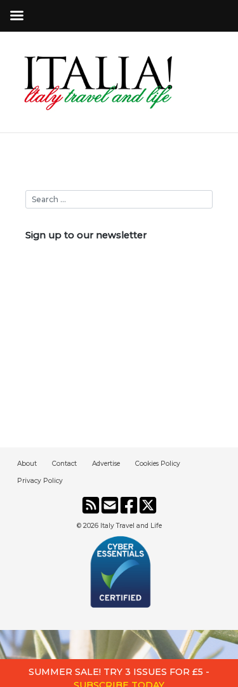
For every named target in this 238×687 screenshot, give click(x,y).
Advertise (106, 463)
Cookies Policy (157, 463)
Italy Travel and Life (131, 526)
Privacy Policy (40, 481)
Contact (64, 463)
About (27, 463)
